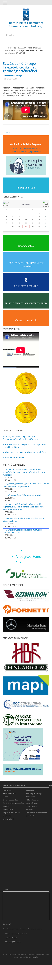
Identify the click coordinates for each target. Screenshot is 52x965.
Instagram (15, 40)
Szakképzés (7, 806)
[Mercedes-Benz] (26, 625)
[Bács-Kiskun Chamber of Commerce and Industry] (26, 12)
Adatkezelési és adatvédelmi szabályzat (36, 814)
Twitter (10, 40)
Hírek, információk (9, 793)
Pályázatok (30, 790)
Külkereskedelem (32, 800)
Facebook (5, 40)
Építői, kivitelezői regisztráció (13, 803)
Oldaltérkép (7, 790)
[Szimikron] (26, 596)
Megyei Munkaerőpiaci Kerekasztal (11, 814)
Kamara (6, 797)
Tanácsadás (30, 797)
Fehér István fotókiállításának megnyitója (24, 495)
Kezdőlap (29, 809)
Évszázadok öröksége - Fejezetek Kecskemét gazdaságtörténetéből (20, 67)
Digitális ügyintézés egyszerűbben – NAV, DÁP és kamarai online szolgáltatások (26, 485)
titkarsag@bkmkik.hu (13, 942)
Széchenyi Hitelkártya (34, 793)
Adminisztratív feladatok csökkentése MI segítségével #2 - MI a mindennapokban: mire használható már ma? (23, 507)
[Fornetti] (26, 610)
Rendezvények (31, 806)
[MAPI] (26, 686)
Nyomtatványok (8, 819)
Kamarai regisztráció (10, 800)
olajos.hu (34, 957)
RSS (20, 40)
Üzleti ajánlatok (31, 803)
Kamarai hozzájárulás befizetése (26, 148)
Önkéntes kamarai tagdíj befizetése (26, 151)
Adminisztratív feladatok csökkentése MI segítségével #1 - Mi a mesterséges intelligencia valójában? (24, 472)
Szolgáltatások (8, 809)
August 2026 (26, 204)
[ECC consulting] (26, 705)
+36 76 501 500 (11, 938)
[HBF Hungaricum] (26, 657)
